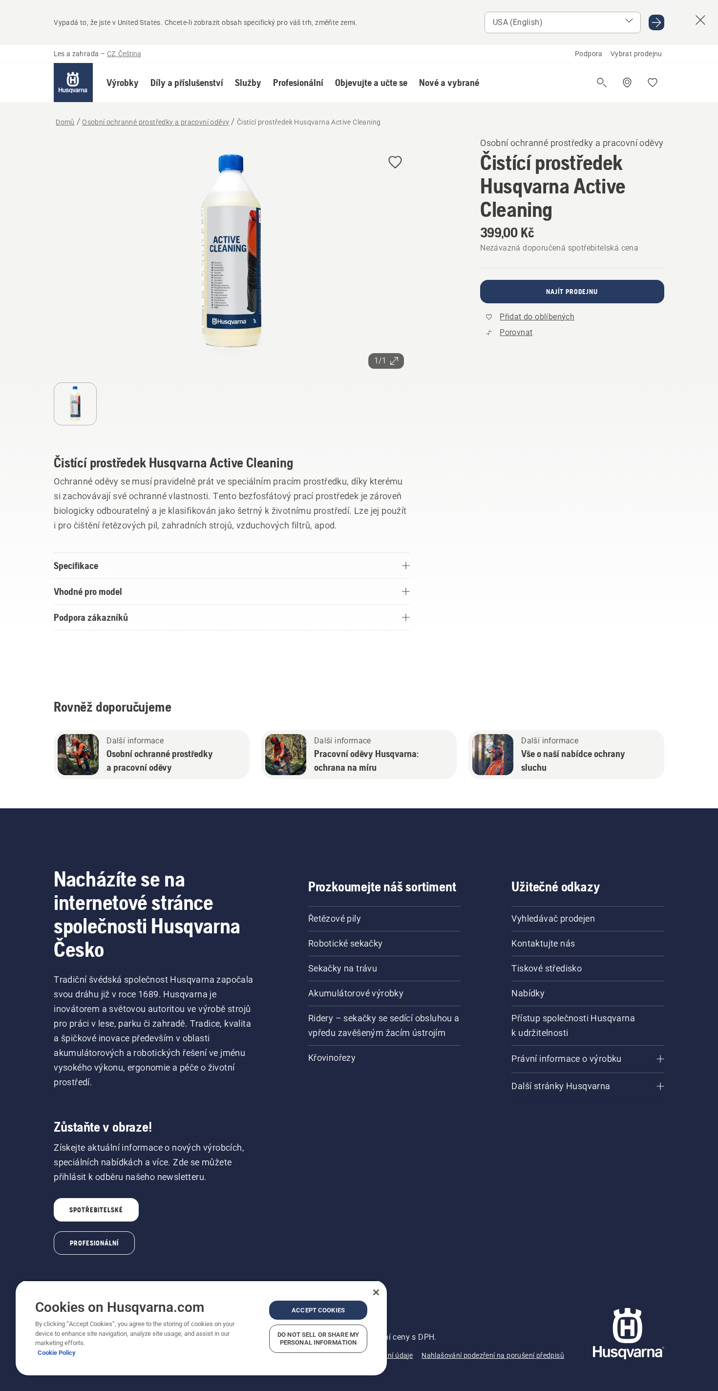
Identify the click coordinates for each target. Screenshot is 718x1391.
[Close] (376, 1292)
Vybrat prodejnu (636, 54)
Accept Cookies (318, 1310)
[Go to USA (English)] (656, 22)
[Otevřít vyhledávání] (601, 82)
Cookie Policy (57, 1352)
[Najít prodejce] (627, 82)
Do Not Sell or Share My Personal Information (318, 1338)
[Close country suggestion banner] (700, 20)
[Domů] (73, 82)
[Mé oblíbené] (652, 82)
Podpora (589, 54)
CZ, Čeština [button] (124, 54)
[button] (123, 82)
